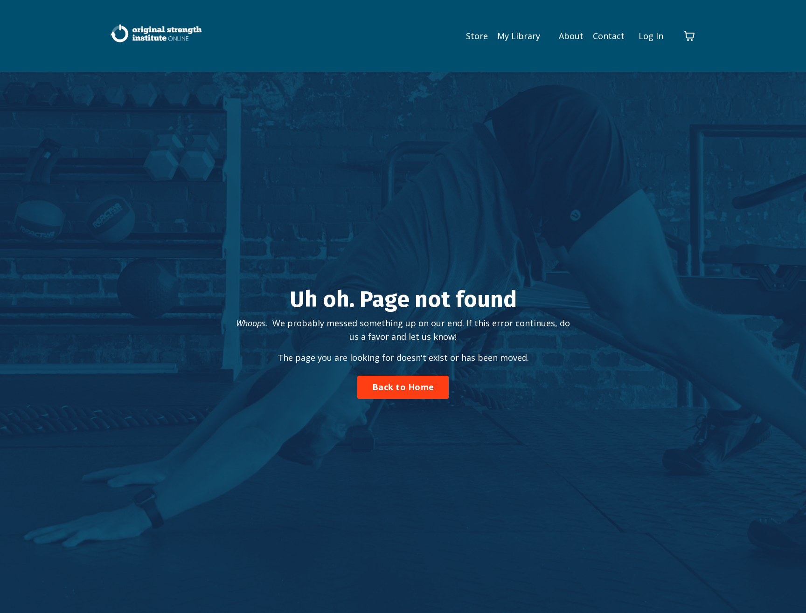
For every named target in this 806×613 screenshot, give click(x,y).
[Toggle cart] (689, 35)
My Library (518, 35)
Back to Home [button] (403, 387)
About (571, 35)
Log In (651, 35)
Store (477, 35)
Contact (609, 35)
